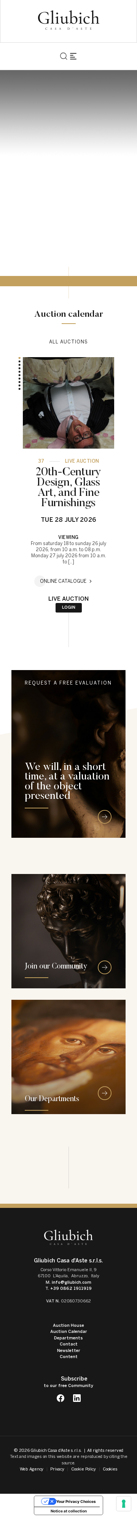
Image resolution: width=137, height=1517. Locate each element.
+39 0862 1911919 (71, 1288)
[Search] (63, 56)
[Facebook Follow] (60, 1398)
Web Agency (32, 1469)
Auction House (68, 1325)
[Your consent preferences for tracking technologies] (123, 1503)
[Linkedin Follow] (77, 1398)
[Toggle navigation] (73, 56)
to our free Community (68, 1382)
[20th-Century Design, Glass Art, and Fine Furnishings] (68, 403)
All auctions (68, 342)
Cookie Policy (83, 1469)
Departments (68, 1338)
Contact (69, 1344)
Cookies (110, 1469)
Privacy (57, 1469)
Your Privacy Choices (76, 1501)
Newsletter (68, 1350)
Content (69, 1356)
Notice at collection (69, 1511)
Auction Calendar (68, 1331)
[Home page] (69, 20)
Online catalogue (63, 581)
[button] (19, 361)
